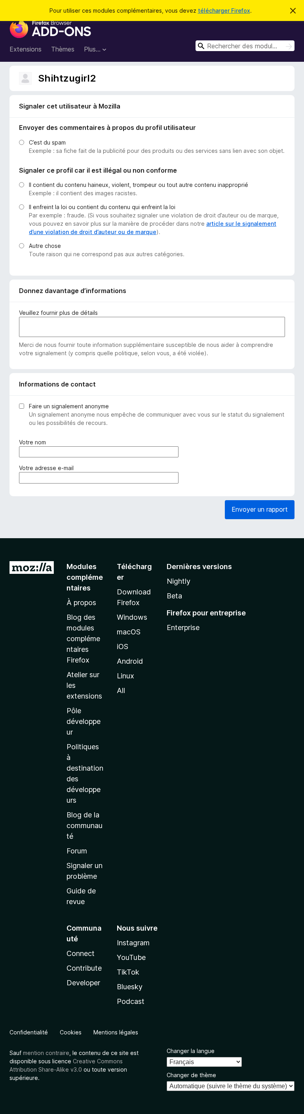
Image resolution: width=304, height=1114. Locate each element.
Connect (80, 953)
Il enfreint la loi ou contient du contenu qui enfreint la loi (102, 207)
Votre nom (34, 442)
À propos (81, 602)
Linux (125, 676)
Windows (132, 617)
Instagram (133, 943)
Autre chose (45, 245)
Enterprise (183, 627)
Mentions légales (115, 1032)
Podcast (130, 1001)
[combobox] (245, 45)
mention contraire (46, 1052)
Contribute (84, 968)
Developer (83, 983)
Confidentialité (29, 1032)
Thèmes (62, 49)
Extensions (26, 49)
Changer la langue (191, 1050)
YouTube (131, 957)
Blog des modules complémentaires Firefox (83, 638)
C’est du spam (47, 142)
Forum (76, 851)
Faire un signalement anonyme (69, 406)
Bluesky (129, 987)
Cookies (71, 1032)
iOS (122, 646)
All (121, 690)
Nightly (178, 581)
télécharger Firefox (224, 10)
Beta (174, 596)
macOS (129, 632)
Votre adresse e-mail (48, 468)
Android (130, 661)
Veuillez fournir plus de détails (58, 312)
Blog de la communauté (84, 825)
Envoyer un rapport (260, 509)
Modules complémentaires (84, 577)
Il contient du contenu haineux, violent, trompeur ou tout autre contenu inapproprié (138, 184)
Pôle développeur (83, 721)
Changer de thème (191, 1075)
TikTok (128, 972)
